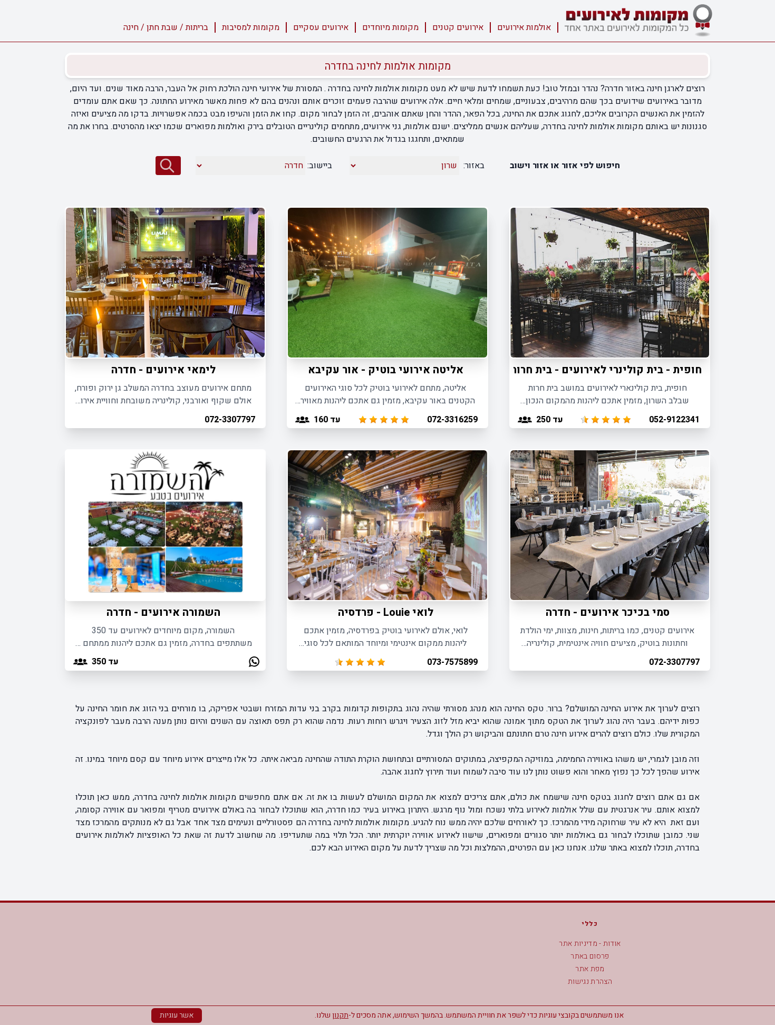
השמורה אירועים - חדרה (163, 612)
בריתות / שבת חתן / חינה (165, 27)
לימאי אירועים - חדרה (163, 370)
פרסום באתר (589, 956)
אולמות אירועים (524, 27)
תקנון (340, 1015)
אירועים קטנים (457, 27)
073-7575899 (452, 662)
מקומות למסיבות (250, 27)
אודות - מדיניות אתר (590, 943)
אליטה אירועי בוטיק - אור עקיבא (385, 370)
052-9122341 (674, 419)
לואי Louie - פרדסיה (385, 612)
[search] (168, 165)
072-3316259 (452, 419)
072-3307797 (230, 419)
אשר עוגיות (176, 1015)
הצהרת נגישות (590, 981)
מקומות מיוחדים (390, 27)
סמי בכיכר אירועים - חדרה (608, 612)
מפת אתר (589, 968)
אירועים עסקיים (320, 27)
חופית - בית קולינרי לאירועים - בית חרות (606, 370)
